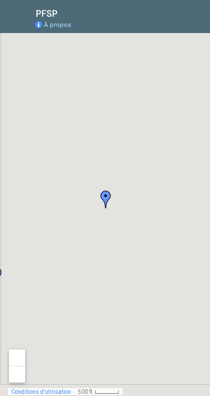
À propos (57, 25)
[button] (105, 199)
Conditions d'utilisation (41, 392)
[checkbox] (66, 12)
